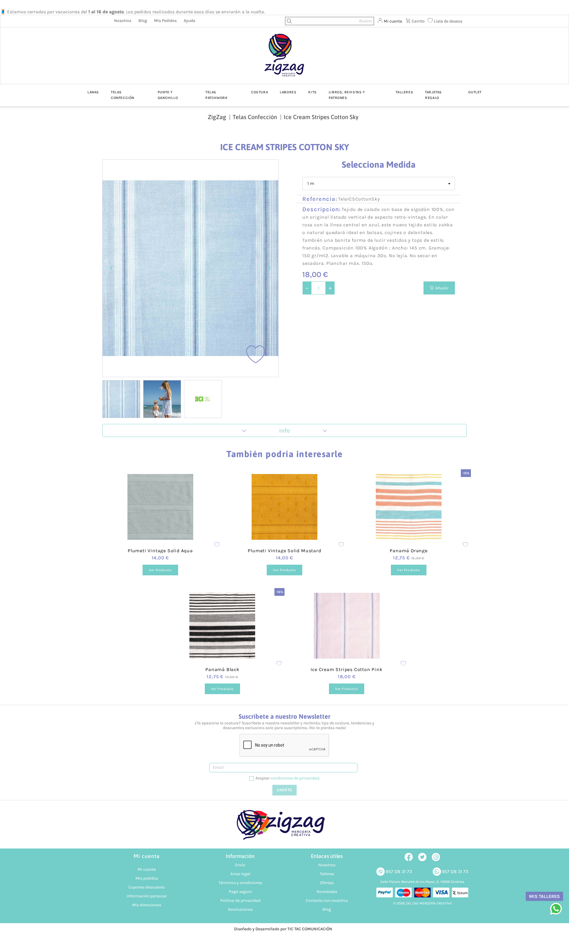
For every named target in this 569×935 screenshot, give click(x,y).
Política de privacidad (240, 900)
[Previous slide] (111, 268)
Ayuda (189, 20)
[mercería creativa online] (284, 828)
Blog (142, 20)
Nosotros (122, 20)
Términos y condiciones (240, 882)
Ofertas (327, 882)
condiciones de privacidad (295, 778)
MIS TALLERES (544, 896)
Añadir (441, 288)
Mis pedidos (165, 20)
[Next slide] (269, 268)
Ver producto (160, 570)
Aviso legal (240, 873)
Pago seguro (240, 891)
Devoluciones (240, 909)
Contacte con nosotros (327, 900)
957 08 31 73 (399, 871)
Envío (240, 864)
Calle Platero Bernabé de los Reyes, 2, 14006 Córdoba (422, 882)
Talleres (327, 873)
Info (284, 430)
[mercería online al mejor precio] (284, 59)
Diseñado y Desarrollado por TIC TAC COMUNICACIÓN (283, 928)
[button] (121, 399)
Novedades (327, 891)
